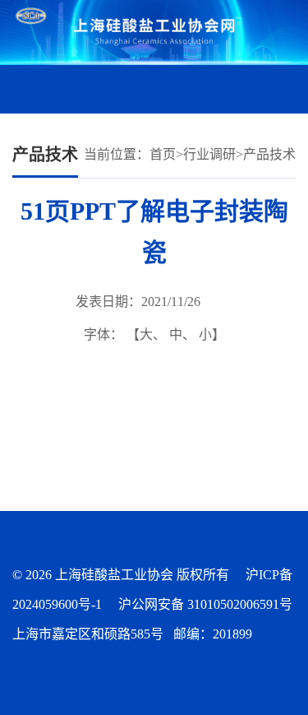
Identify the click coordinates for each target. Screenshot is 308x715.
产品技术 (269, 154)
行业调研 (209, 154)
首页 (162, 154)
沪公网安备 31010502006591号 (205, 604)
